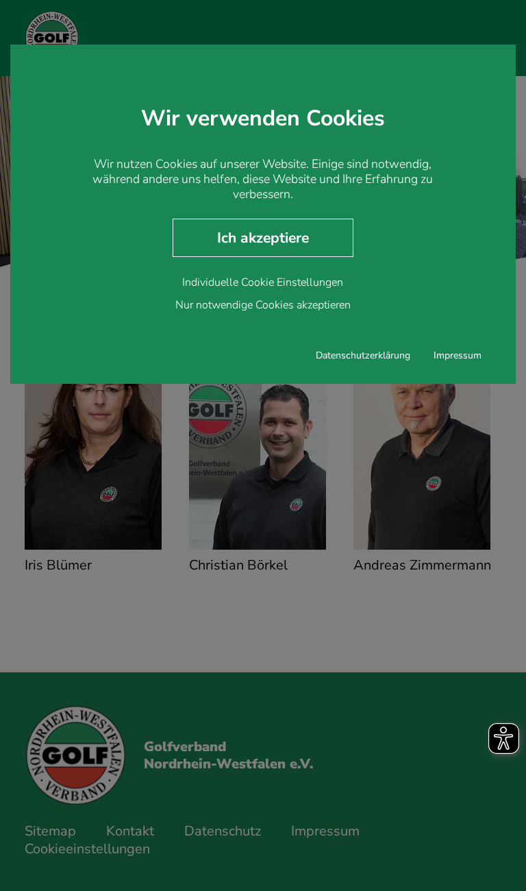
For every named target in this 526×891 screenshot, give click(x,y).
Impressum (457, 355)
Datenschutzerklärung (363, 355)
